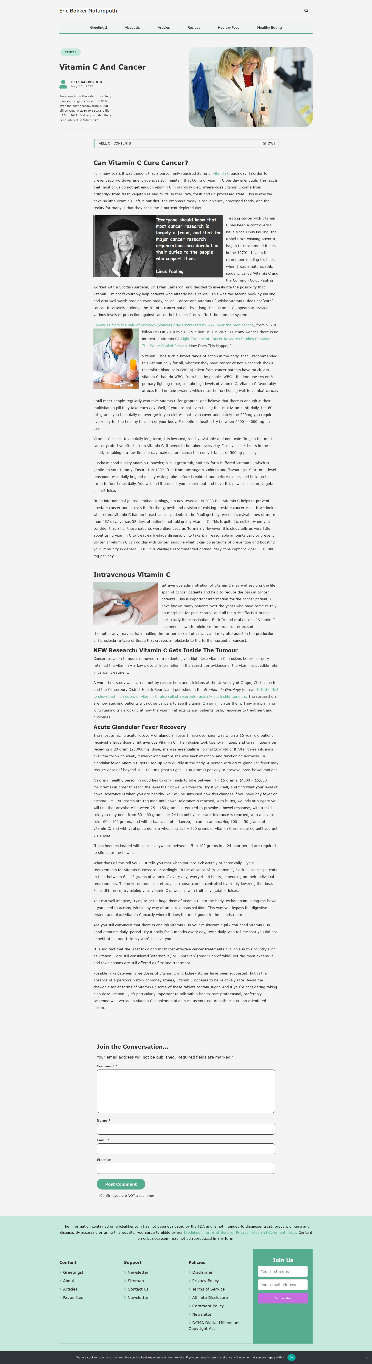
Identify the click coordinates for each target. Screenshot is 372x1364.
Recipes (194, 27)
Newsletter (138, 1272)
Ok (291, 1357)
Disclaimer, (193, 1232)
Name (104, 1120)
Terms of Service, (219, 1232)
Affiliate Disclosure (210, 1297)
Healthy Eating (269, 27)
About (68, 1280)
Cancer (70, 52)
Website (104, 1160)
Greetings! (98, 27)
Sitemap (136, 1280)
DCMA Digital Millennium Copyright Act (214, 1325)
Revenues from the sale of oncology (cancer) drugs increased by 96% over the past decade (173, 325)
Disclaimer (202, 1272)
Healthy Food (229, 27)
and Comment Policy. (278, 1232)
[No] (366, 1357)
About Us (132, 27)
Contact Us (138, 1289)
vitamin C (221, 173)
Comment (107, 1066)
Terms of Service (208, 1289)
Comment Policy (208, 1305)
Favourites (73, 1297)
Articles (164, 27)
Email (103, 1140)
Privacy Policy (247, 1232)
